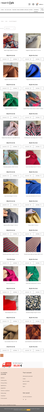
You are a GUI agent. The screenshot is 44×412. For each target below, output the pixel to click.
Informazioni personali (28, 376)
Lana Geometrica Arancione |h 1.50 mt (33, 341)
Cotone (2, 9)
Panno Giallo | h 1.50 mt (33, 225)
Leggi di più (5, 59)
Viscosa (18, 9)
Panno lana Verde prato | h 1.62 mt (33, 283)
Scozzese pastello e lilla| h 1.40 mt (11, 166)
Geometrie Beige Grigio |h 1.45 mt (33, 312)
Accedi (29, 4)
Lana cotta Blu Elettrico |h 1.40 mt (33, 196)
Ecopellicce (26, 9)
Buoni (24, 386)
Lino (8, 9)
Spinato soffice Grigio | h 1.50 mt (11, 225)
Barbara (2, 377)
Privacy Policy (4, 382)
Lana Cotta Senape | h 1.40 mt (10, 196)
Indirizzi (24, 383)
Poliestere (14, 9)
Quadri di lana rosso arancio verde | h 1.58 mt (33, 108)
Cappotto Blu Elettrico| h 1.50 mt (33, 79)
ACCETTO (28, 409)
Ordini (24, 378)
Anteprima (15, 59)
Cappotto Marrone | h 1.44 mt (11, 79)
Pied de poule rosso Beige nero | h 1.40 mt (33, 137)
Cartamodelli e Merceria (36, 10)
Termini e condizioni (5, 390)
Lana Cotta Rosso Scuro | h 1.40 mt (33, 166)
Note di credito (26, 381)
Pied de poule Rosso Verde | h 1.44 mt (11, 254)
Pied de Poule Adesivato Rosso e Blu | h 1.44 (33, 254)
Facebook (23, 399)
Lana (10, 9)
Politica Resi (3, 393)
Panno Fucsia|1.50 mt (10, 283)
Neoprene (22, 9)
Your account (27, 372)
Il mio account (4, 398)
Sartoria (30, 9)
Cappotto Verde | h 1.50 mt (11, 108)
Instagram (25, 399)
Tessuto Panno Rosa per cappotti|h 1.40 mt (11, 137)
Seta (6, 9)
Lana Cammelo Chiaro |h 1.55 (11, 341)
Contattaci (3, 395)
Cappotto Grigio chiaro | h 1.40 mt (33, 50)
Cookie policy (4, 380)
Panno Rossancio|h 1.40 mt (10, 312)
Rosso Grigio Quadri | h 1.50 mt (10, 50)
